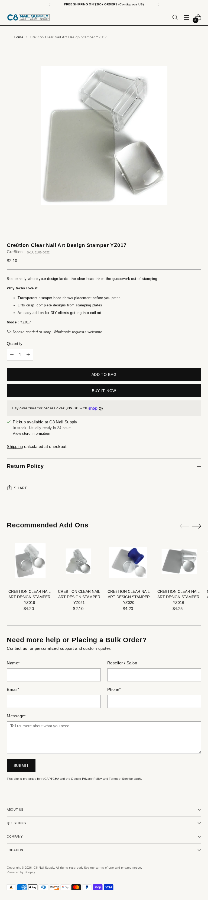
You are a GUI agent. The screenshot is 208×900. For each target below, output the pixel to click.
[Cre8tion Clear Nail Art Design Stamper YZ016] (178, 561)
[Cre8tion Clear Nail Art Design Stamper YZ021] (79, 561)
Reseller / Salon (122, 663)
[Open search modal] (175, 17)
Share (20, 488)
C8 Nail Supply (44, 867)
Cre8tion (15, 252)
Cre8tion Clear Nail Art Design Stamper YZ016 (178, 597)
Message (16, 716)
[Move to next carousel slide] (196, 526)
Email (13, 689)
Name (13, 663)
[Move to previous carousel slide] (184, 526)
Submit (21, 766)
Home (19, 37)
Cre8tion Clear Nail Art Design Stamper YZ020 (129, 597)
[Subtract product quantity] (12, 354)
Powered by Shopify (21, 872)
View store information (31, 433)
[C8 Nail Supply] (28, 17)
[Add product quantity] (28, 354)
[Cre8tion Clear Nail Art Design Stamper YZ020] (128, 561)
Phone (114, 689)
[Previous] (50, 4)
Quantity (15, 344)
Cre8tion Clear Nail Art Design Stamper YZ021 (79, 597)
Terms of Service (121, 778)
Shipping (15, 446)
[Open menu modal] (186, 17)
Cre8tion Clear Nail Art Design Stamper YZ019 (29, 597)
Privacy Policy (92, 778)
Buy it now (104, 391)
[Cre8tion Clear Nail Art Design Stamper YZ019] (29, 561)
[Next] (158, 4)
